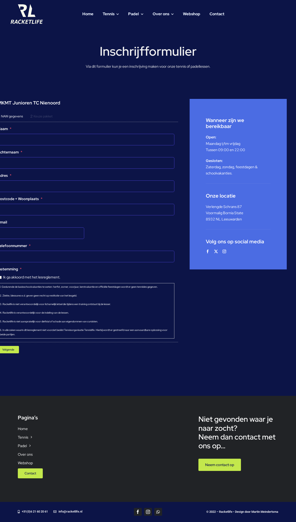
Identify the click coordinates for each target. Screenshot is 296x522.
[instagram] (224, 251)
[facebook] (208, 251)
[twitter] (216, 251)
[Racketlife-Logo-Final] (26, 4)
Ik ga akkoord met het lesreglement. (31, 277)
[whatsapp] (158, 512)
